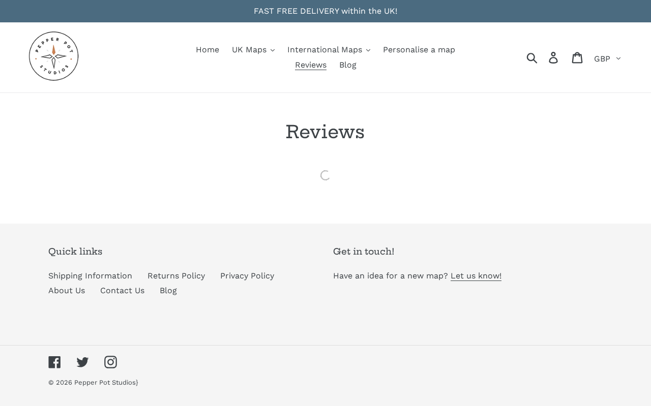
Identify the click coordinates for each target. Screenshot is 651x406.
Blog (168, 290)
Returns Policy (176, 275)
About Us (66, 290)
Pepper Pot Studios (105, 382)
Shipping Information (90, 275)
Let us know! (476, 275)
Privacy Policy (247, 275)
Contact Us (122, 290)
